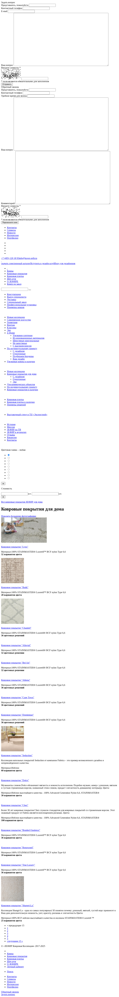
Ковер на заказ (14, 284)
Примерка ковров (15, 307)
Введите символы (11, 67)
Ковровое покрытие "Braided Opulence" (20, 830)
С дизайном (19, 351)
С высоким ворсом (22, 346)
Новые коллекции (16, 317)
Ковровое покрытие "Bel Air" (15, 662)
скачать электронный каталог (15, 263)
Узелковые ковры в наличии (21, 361)
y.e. (30, 493)
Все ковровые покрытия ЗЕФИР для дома (22, 502)
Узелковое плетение (23, 335)
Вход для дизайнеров (64, 263)
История (11, 424)
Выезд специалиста (16, 297)
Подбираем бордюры (23, 356)
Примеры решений (16, 404)
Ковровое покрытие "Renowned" (17, 847)
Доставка (11, 299)
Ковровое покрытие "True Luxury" (18, 865)
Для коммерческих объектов (21, 384)
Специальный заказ (16, 302)
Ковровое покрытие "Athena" (15, 680)
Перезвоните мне (9, 222)
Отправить (7, 84)
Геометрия (12, 322)
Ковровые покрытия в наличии (22, 389)
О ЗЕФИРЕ (12, 281)
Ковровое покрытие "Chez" (14, 805)
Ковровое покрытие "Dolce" (15, 780)
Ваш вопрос (7, 65)
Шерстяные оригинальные (26, 340)
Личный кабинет (15, 966)
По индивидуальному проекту (22, 348)
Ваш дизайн (19, 359)
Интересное (13, 235)
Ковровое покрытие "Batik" (14, 587)
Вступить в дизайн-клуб (42, 263)
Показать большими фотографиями (18, 516)
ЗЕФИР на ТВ (14, 429)
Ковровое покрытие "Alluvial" (16, 645)
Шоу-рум (11, 279)
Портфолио (12, 238)
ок (3, 483)
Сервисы (11, 230)
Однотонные (19, 353)
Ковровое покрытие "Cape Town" (17, 697)
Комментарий (8, 203)
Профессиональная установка (21, 305)
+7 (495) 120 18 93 (10, 258)
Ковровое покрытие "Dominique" (17, 715)
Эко (9, 330)
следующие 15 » (15, 941)
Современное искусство (19, 320)
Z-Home (11, 333)
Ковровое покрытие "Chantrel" (16, 628)
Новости (11, 233)
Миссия (11, 427)
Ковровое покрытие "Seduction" (17, 755)
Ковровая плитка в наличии (21, 402)
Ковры (10, 271)
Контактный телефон (11, 8)
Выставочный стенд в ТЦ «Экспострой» (27, 414)
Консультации (14, 294)
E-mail (4, 11)
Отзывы (11, 435)
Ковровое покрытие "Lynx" (14, 547)
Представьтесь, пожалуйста (14, 5)
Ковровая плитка (15, 276)
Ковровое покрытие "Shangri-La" (17, 905)
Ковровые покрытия (17, 273)
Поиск (10, 971)
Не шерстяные (20, 343)
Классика (11, 327)
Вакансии (12, 437)
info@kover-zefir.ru (28, 258)
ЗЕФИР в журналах (16, 432)
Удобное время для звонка (14, 96)
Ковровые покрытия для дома (21, 374)
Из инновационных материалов (28, 338)
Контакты (12, 227)
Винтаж (11, 325)
